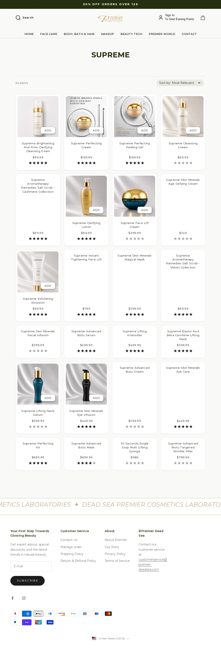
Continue (68, 347)
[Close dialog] (189, 266)
